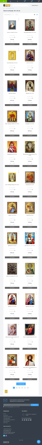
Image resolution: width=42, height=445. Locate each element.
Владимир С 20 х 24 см (30, 123)
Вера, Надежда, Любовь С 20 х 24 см (12, 123)
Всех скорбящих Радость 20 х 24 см (12, 184)
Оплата (4, 413)
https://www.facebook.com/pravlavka (22, 420)
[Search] (28, 5)
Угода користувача (10, 406)
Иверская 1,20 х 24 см (30, 306)
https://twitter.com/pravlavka (24, 420)
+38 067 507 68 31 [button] (7, 429)
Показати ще (21, 383)
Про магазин (5, 415)
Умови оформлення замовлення (9, 419)
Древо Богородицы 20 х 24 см (12, 276)
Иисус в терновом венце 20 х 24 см (29, 336)
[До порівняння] (18, 20)
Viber (6, 435)
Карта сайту (5, 422)
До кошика (12, 44)
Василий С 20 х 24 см (30, 93)
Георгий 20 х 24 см (29, 215)
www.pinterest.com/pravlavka (26, 420)
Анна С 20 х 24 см (30, 62)
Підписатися (35, 404)
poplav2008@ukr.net (7, 430)
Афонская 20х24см (12, 93)
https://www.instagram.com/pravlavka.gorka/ (28, 420)
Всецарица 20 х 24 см (30, 184)
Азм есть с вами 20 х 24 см (12, 32)
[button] (17, 1)
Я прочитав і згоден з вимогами (12, 406)
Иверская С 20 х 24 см (12, 306)
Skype (4, 435)
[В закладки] (18, 18)
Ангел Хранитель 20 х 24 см (12, 62)
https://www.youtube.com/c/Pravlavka (30, 420)
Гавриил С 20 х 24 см (12, 215)
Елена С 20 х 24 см (29, 276)
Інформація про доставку (7, 416)
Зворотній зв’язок (6, 421)
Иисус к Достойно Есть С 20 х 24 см (12, 367)
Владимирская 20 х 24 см (12, 154)
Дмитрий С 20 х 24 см (12, 245)
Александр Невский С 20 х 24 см (30, 32)
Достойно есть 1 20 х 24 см (30, 245)
